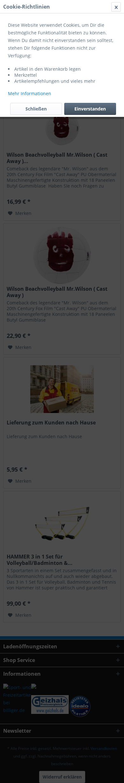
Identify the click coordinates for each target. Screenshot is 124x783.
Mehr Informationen (29, 93)
